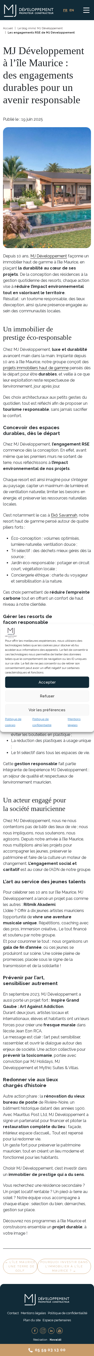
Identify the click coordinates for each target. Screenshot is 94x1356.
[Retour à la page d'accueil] (47, 1299)
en (71, 10)
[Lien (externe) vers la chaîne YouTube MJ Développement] (59, 1330)
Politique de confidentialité (67, 1313)
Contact (13, 1313)
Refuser (47, 696)
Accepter (47, 682)
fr (65, 10)
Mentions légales (33, 1313)
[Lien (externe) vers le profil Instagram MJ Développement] (43, 1330)
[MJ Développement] (23, 10)
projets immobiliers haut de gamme (36, 367)
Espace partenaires (57, 1320)
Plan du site (32, 1320)
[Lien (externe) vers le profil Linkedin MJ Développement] (51, 1330)
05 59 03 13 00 (50, 1349)
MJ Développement (48, 256)
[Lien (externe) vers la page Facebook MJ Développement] (35, 1330)
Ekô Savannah (64, 515)
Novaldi (55, 1339)
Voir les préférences (47, 710)
